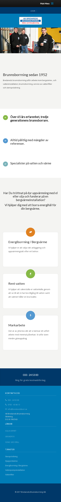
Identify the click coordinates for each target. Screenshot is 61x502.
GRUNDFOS (9, 436)
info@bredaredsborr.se (17, 409)
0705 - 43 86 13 (14, 404)
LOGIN (32, 11)
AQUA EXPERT (10, 431)
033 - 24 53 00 (13, 400)
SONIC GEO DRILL (12, 442)
